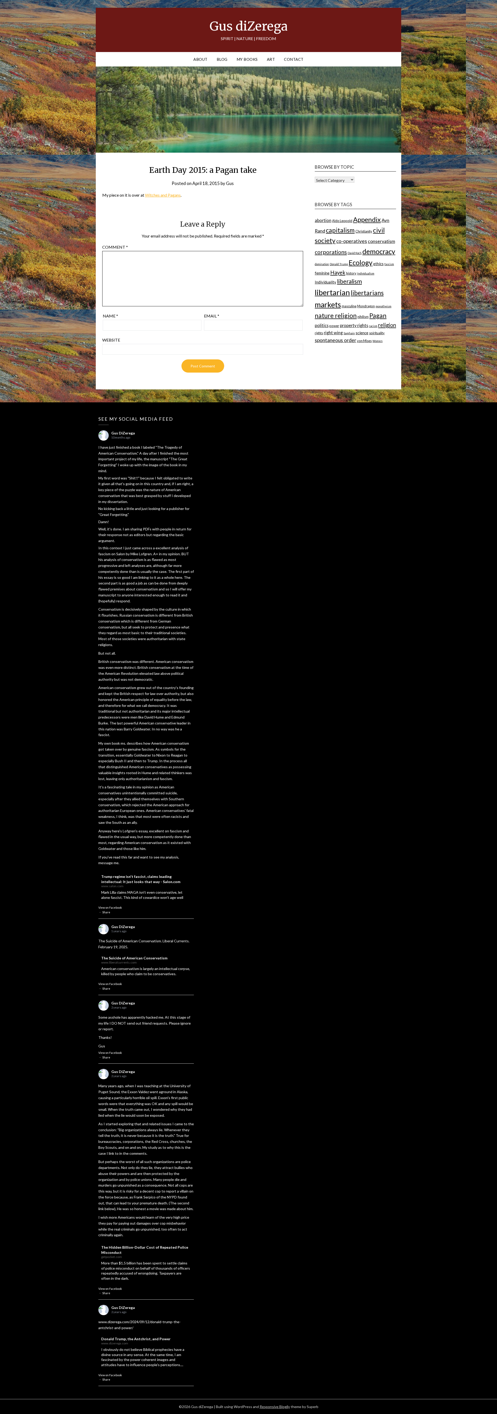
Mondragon (366, 306)
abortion (323, 220)
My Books (247, 59)
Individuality (325, 282)
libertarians (367, 293)
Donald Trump (339, 264)
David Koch (355, 253)
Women (377, 341)
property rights (354, 325)
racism (373, 326)
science (362, 332)
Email (211, 315)
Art (271, 59)
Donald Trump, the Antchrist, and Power (136, 1339)
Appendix (367, 219)
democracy (378, 251)
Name (110, 315)
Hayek (337, 272)
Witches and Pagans (163, 195)
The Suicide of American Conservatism (134, 958)
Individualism (365, 273)
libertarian (332, 292)
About (200, 59)
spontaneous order (335, 340)
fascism (389, 264)
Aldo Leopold (342, 221)
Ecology (360, 262)
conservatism (381, 241)
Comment (115, 247)
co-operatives (351, 241)
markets (328, 304)
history (351, 273)
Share (106, 912)
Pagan (377, 315)
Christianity (363, 231)
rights (319, 333)
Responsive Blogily (275, 1406)
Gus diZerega (249, 26)
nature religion (336, 315)
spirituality (377, 333)
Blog (222, 59)
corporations (331, 252)
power (334, 326)
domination (322, 264)
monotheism (383, 306)
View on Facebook (110, 907)
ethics (378, 263)
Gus (230, 183)
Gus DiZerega (123, 433)
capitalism (340, 230)
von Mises (364, 341)
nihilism (363, 317)
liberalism (349, 281)
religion (387, 325)
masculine (349, 306)
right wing (333, 332)
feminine (322, 273)
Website (111, 339)
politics (321, 325)
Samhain (349, 333)
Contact (294, 59)
